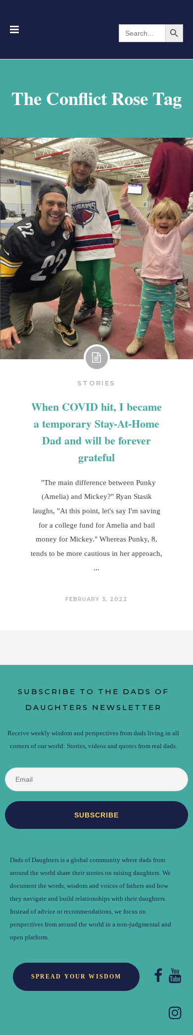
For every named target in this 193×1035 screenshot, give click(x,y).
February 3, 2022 (96, 599)
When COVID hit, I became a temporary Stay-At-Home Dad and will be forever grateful (96, 431)
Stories (96, 383)
